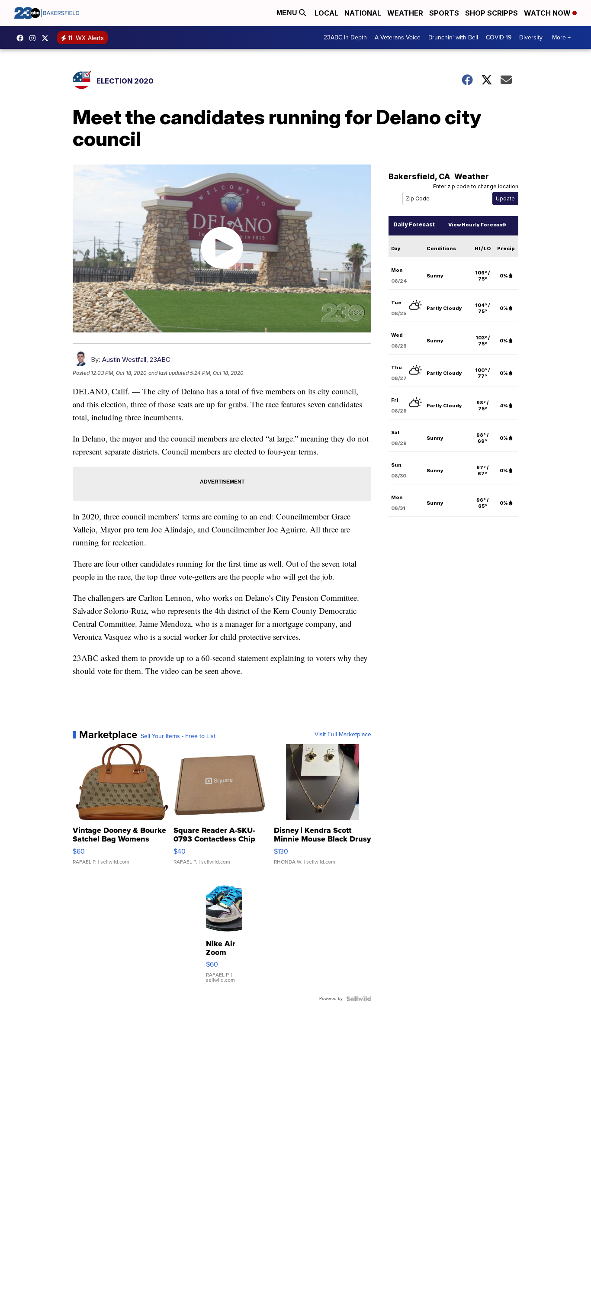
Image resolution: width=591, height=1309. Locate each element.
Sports (444, 13)
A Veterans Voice (398, 37)
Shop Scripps (491, 13)
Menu (287, 12)
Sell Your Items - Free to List (178, 736)
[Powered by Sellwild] (358, 999)
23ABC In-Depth (345, 37)
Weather (405, 13)
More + (561, 37)
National (362, 13)
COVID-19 (498, 37)
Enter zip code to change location (475, 186)
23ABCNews (34, 38)
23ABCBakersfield (22, 38)
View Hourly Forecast (476, 225)
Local (326, 13)
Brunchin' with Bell (453, 37)
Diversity (531, 37)
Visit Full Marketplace (343, 735)
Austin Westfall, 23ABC (136, 359)
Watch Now (548, 13)
